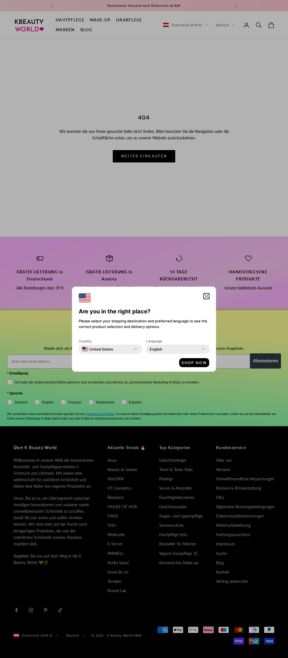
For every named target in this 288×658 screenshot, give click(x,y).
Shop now (194, 362)
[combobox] (97, 349)
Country (85, 341)
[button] (206, 296)
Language (154, 341)
